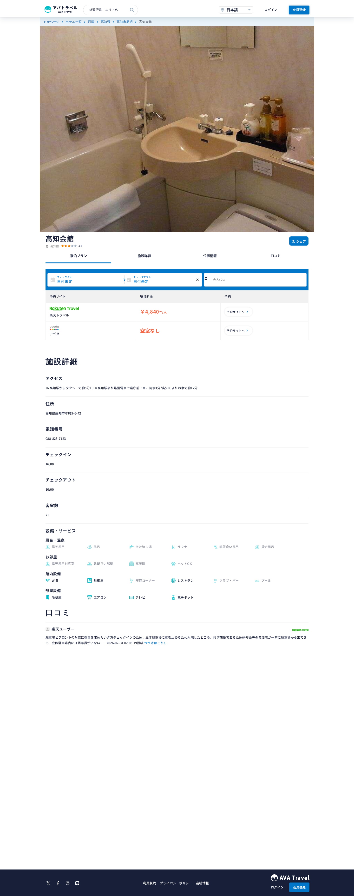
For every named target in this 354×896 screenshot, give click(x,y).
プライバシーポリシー (176, 883)
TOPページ (51, 22)
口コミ (276, 255)
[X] (48, 883)
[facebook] (58, 883)
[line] (77, 883)
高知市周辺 (125, 22)
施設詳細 (144, 255)
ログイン (270, 10)
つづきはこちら (155, 643)
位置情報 (210, 255)
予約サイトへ (235, 312)
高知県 (105, 22)
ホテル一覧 (74, 22)
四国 (91, 22)
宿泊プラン (78, 255)
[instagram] (68, 883)
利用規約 (149, 883)
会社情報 (202, 883)
